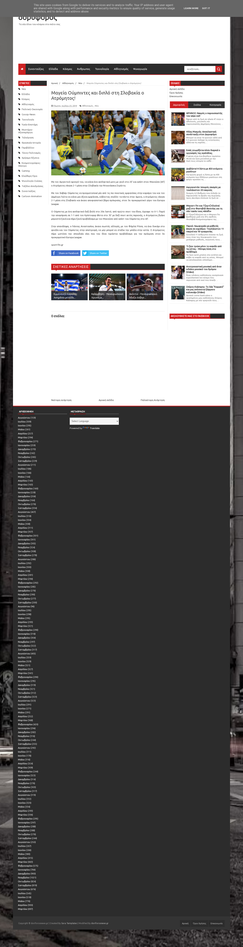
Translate (95, 428)
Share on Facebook (69, 253)
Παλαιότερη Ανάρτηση (153, 400)
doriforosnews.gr (100, 923)
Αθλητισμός (121, 68)
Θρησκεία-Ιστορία (31, 142)
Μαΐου (21, 429)
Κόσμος (67, 68)
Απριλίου (22, 433)
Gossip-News (28, 114)
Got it (206, 8)
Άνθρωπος (83, 68)
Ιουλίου (22, 421)
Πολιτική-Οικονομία (32, 109)
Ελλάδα (53, 68)
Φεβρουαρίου (25, 441)
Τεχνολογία (102, 68)
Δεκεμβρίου (24, 449)
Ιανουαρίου (24, 445)
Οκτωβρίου (24, 457)
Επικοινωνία (176, 96)
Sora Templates (69, 923)
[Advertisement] (160, 39)
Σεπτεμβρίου (24, 461)
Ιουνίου (22, 425)
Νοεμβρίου (23, 453)
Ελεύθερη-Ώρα (29, 176)
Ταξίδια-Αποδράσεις (32, 186)
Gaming (26, 171)
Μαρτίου (22, 437)
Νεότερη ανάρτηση (61, 400)
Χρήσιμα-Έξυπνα (30, 158)
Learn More (191, 8)
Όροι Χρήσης (176, 92)
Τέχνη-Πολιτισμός (31, 153)
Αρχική (185, 923)
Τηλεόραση (28, 137)
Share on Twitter (98, 253)
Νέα (24, 89)
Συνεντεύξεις (36, 68)
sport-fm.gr (57, 245)
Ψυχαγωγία (140, 68)
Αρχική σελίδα (106, 400)
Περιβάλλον (28, 147)
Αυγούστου (24, 417)
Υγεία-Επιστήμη (30, 124)
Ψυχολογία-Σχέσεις (32, 181)
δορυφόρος (37, 17)
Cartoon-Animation (32, 196)
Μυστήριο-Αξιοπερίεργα (25, 131)
